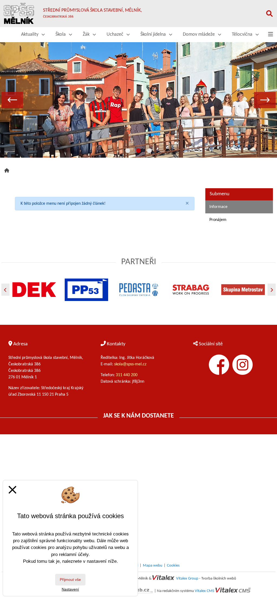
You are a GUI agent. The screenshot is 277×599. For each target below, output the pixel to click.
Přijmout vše (70, 579)
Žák (87, 34)
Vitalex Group (187, 579)
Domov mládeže (199, 34)
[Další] (272, 290)
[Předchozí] (5, 290)
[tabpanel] (138, 100)
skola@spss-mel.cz (130, 364)
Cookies (173, 566)
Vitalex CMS (204, 591)
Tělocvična (242, 34)
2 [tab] (138, 151)
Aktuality (30, 34)
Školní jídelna (153, 34)
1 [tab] (127, 151)
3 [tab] (149, 151)
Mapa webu (152, 566)
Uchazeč (115, 34)
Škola (61, 34)
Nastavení (70, 589)
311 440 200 (127, 375)
